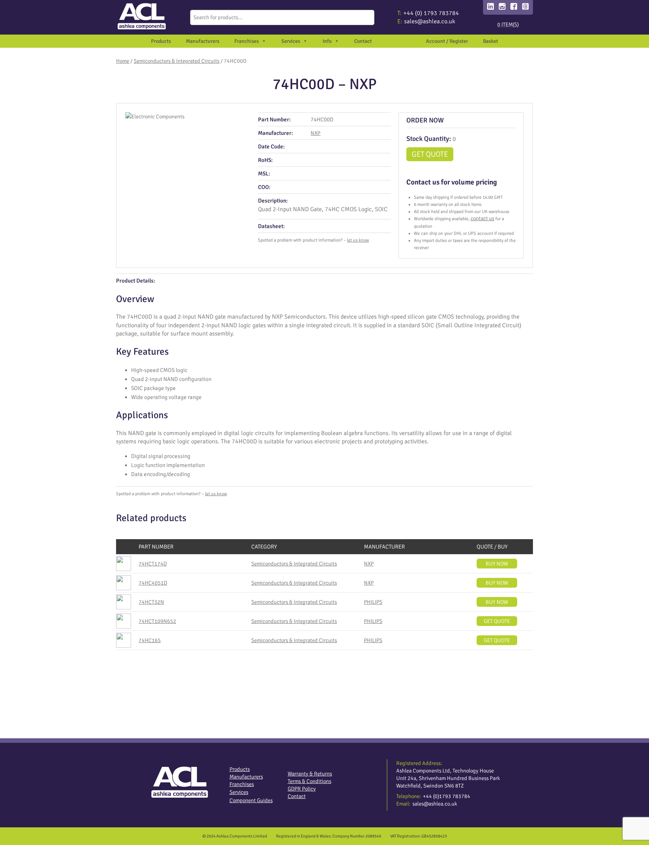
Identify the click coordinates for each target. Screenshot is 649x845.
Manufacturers (202, 41)
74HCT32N (151, 602)
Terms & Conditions (309, 781)
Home (122, 60)
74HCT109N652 (157, 621)
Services (238, 792)
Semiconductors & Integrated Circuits (176, 60)
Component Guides (251, 800)
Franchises (246, 41)
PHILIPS (373, 602)
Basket (490, 41)
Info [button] (327, 41)
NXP (315, 133)
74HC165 (150, 640)
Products (161, 41)
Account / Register (447, 41)
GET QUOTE (430, 154)
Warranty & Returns (310, 773)
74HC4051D (153, 582)
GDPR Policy (302, 788)
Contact (363, 41)
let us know (358, 240)
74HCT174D (153, 563)
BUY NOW (497, 563)
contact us (482, 218)
